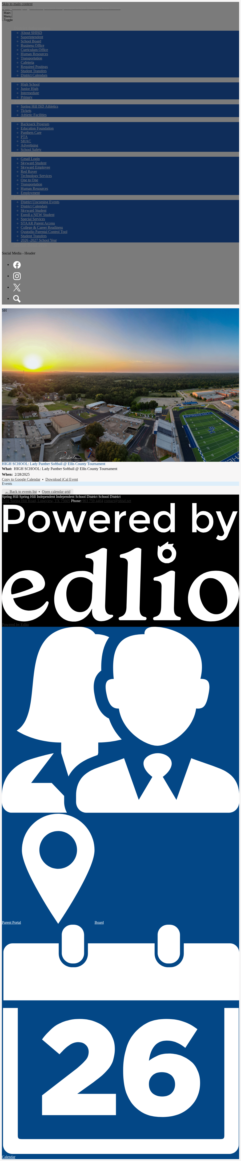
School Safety (31, 150)
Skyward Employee (35, 167)
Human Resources (34, 54)
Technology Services (36, 176)
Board (99, 922)
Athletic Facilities (34, 115)
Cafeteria (27, 62)
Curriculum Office (34, 50)
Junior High (29, 89)
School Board (31, 41)
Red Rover (29, 171)
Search (17, 299)
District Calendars (34, 75)
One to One (29, 180)
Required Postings (34, 67)
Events (7, 484)
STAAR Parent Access (38, 223)
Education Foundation (37, 128)
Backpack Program (35, 124)
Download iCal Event (61, 479)
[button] (32, 28)
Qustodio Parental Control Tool (44, 232)
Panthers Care (31, 133)
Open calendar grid (56, 492)
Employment (30, 193)
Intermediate (30, 93)
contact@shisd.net (117, 501)
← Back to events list (21, 492)
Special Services (33, 219)
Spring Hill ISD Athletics (39, 106)
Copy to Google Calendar (21, 479)
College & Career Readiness (42, 227)
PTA (24, 137)
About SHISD (31, 33)
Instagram (17, 276)
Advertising (29, 145)
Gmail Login (30, 159)
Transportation (31, 58)
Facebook (17, 265)
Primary (26, 97)
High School (30, 84)
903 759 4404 (92, 501)
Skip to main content (17, 4)
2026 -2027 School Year (39, 240)
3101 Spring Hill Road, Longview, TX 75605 (36, 501)
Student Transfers (34, 71)
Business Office (32, 45)
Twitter (17, 287)
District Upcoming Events (40, 202)
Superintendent (32, 37)
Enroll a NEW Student (37, 215)
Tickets (26, 111)
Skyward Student (33, 163)
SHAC (26, 141)
